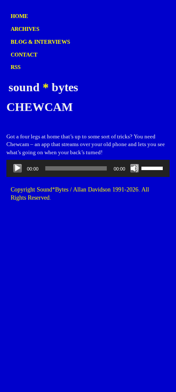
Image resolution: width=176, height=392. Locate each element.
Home (19, 16)
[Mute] (134, 168)
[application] (88, 168)
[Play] (17, 168)
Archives (25, 29)
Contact (24, 54)
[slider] (153, 167)
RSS (16, 67)
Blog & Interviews (40, 42)
